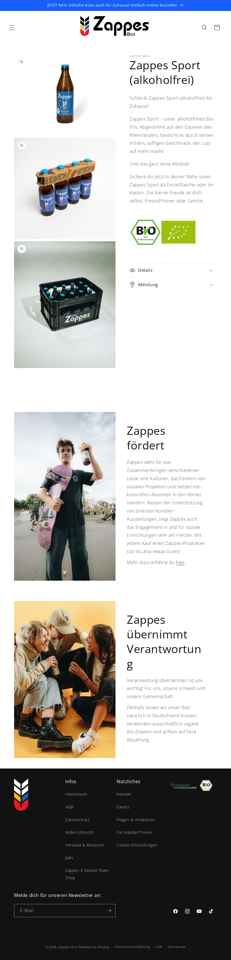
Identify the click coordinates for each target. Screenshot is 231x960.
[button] (12, 27)
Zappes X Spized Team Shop (86, 874)
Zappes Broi (68, 947)
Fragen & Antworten (136, 819)
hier (180, 562)
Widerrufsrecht (79, 832)
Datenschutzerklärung (132, 947)
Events (123, 807)
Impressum (76, 794)
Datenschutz (77, 819)
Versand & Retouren (84, 845)
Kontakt (124, 794)
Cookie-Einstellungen (137, 845)
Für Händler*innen (134, 832)
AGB (69, 807)
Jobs (69, 857)
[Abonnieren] (109, 910)
